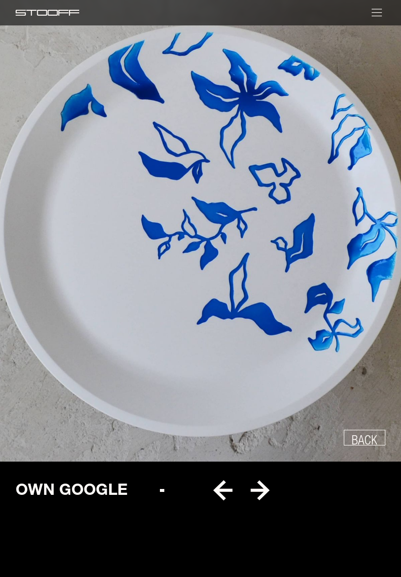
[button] (222, 490)
